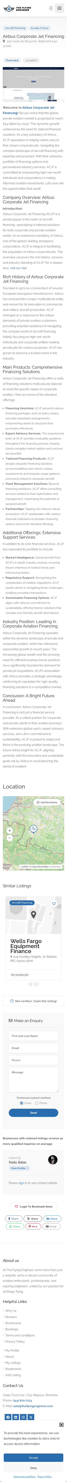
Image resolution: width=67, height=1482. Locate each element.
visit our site (18, 268)
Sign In (51, 8)
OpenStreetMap (40, 866)
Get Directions (49, 802)
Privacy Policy (44, 1476)
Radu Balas (17, 1162)
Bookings (11, 1329)
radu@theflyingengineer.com (33, 1406)
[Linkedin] (15, 1417)
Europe (35, 28)
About (9, 1356)
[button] (61, 1425)
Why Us (10, 1311)
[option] (33, 938)
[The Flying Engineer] (17, 8)
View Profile (18, 1168)
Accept (33, 1457)
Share (14, 1218)
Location (31, 60)
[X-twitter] (31, 1417)
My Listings (13, 1363)
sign (22, 1183)
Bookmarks (13, 1323)
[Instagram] (23, 1417)
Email (53, 1226)
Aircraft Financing (15, 28)
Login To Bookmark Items (36, 1206)
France (44, 28)
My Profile (12, 1350)
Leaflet (24, 866)
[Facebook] (8, 1417)
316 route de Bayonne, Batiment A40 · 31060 (30, 44)
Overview (12, 60)
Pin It (34, 1226)
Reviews (11, 1317)
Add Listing (13, 1375)
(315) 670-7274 (22, 1400)
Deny (33, 1468)
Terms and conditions (24, 1476)
